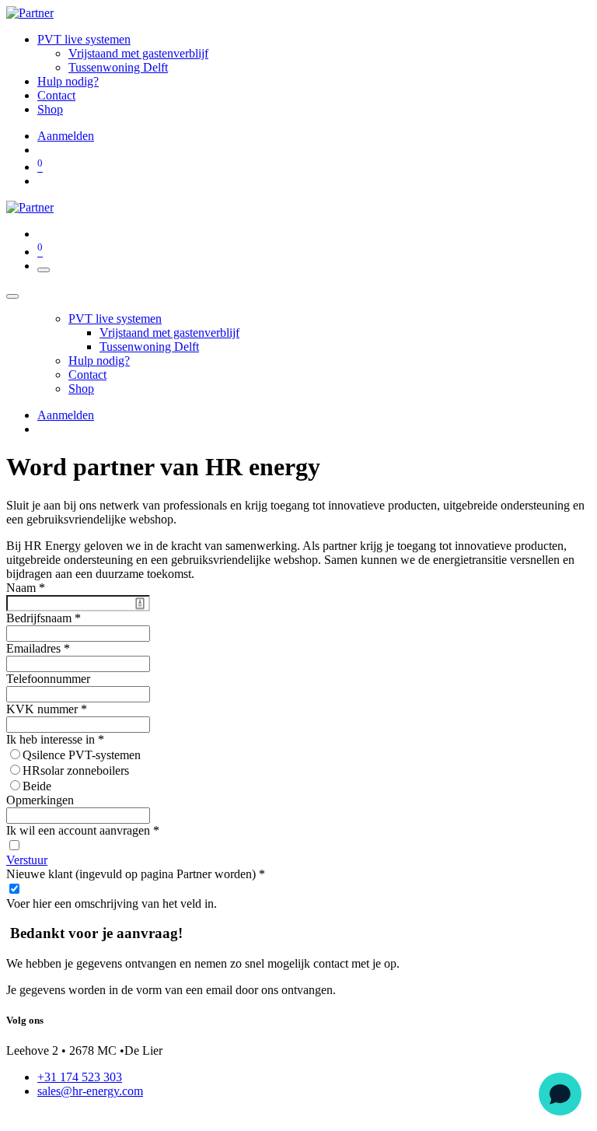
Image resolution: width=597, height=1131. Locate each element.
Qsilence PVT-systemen (82, 755)
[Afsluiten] (12, 296)
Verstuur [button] (26, 860)
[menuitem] (84, 39)
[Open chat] (560, 1094)
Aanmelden (65, 135)
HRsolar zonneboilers (76, 770)
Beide (37, 786)
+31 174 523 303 (79, 1077)
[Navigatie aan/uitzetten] (43, 270)
